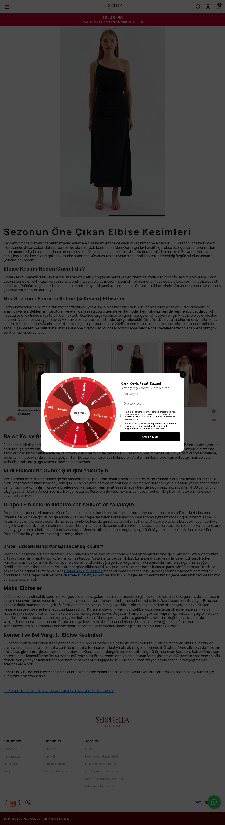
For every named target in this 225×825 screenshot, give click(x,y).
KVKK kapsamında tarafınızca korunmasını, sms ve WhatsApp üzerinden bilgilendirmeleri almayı (150, 426)
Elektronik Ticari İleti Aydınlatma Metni (145, 416)
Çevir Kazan (150, 436)
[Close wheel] (183, 374)
